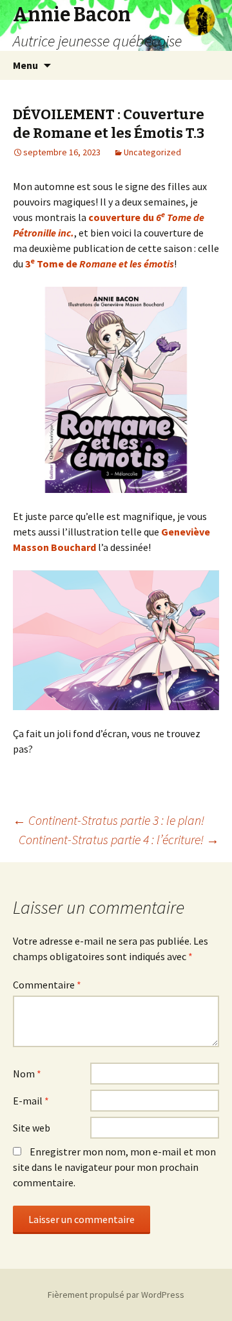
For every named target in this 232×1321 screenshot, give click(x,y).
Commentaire (47, 984)
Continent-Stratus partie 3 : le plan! (108, 820)
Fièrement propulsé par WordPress (116, 1294)
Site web (31, 1127)
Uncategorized (152, 152)
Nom (27, 1073)
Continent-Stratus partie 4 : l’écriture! (119, 839)
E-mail (31, 1100)
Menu (25, 65)
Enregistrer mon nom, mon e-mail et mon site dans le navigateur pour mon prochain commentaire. (114, 1167)
